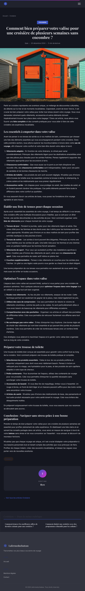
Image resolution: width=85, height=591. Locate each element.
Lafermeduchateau (19, 545)
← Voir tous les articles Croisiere (17, 498)
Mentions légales (10, 573)
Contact (6, 577)
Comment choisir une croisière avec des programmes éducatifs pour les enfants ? (61, 525)
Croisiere (13, 16)
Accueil (5, 16)
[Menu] (79, 4)
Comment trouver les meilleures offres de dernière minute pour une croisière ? (21, 525)
